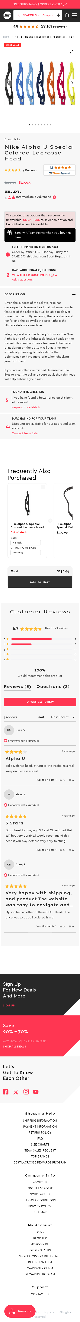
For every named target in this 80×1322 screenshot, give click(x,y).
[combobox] (42, 15)
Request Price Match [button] (26, 407)
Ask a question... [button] (23, 279)
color (13, 538)
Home (6, 36)
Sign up (9, 1005)
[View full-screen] (71, 51)
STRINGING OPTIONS (23, 547)
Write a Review (49, 703)
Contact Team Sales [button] (25, 433)
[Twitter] (16, 1092)
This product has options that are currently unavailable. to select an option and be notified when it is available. (39, 220)
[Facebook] (5, 1092)
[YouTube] (36, 1092)
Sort (41, 717)
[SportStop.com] (9, 14)
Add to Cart (40, 582)
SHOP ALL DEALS (14, 1046)
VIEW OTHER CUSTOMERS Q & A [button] (34, 275)
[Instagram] (26, 1092)
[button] (58, 15)
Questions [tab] (53, 687)
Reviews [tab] (17, 687)
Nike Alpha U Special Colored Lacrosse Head (44, 36)
